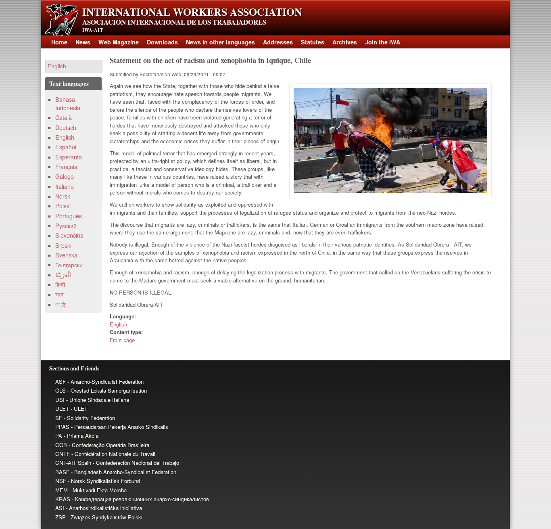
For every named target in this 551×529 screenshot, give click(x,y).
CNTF (62, 454)
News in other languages (220, 42)
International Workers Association (192, 11)
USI (60, 400)
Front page (122, 340)
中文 (61, 304)
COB (61, 445)
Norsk (62, 196)
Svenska (66, 255)
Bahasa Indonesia (67, 103)
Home (59, 42)
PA (58, 435)
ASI (59, 508)
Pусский (66, 226)
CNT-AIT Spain (73, 462)
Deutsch (65, 127)
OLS (60, 390)
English (118, 324)
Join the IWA (382, 42)
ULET (62, 408)
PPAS (62, 427)
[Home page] (61, 33)
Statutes (312, 42)
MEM (61, 490)
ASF (60, 381)
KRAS (62, 499)
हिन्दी (60, 284)
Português (68, 216)
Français (66, 167)
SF (58, 418)
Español (65, 147)
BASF (62, 472)
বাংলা (60, 294)
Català (63, 117)
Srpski (63, 245)
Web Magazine (118, 42)
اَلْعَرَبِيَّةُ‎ (63, 275)
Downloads (162, 42)
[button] (73, 66)
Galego (64, 176)
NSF (60, 481)
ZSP (60, 517)
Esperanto (68, 157)
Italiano (64, 186)
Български (69, 265)
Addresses (278, 42)
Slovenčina (69, 235)
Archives (344, 42)
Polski (63, 206)
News (82, 42)
